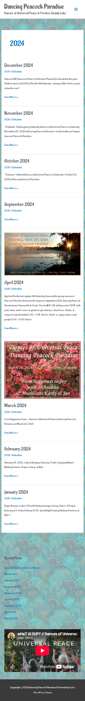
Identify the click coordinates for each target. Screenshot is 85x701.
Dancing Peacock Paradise (34, 7)
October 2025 (11, 599)
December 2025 (12, 586)
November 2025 (12, 593)
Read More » (11, 97)
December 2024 (18, 65)
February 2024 (17, 449)
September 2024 (19, 205)
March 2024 (15, 406)
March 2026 (11, 574)
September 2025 (13, 605)
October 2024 (16, 161)
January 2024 (16, 492)
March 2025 (11, 618)
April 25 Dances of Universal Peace (22, 568)
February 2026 (11, 580)
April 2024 (13, 283)
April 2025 (10, 612)
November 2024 (18, 113)
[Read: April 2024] (42, 253)
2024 (7, 71)
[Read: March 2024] (42, 369)
